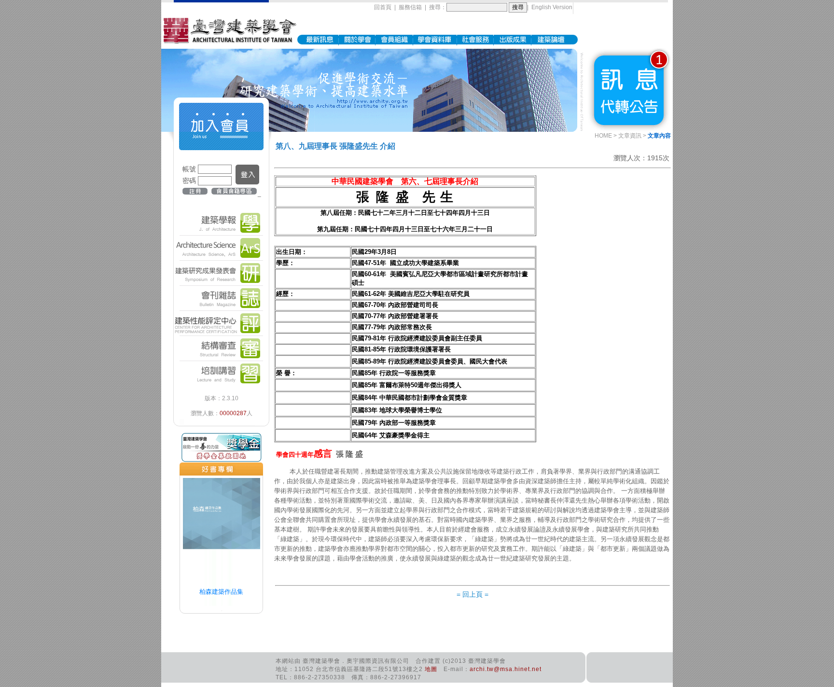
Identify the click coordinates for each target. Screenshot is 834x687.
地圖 (431, 669)
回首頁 (382, 7)
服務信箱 (410, 7)
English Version (551, 7)
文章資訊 (629, 135)
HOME (603, 135)
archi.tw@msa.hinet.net (506, 669)
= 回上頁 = (472, 594)
